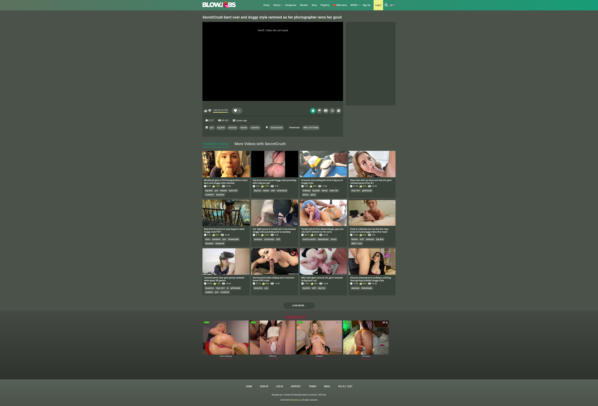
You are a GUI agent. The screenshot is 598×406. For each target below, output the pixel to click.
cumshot (255, 128)
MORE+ (354, 5)
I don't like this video (209, 110)
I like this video (205, 110)
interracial (282, 191)
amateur (233, 128)
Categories (290, 5)
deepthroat (323, 239)
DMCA (327, 386)
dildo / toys (356, 243)
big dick (221, 128)
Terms (312, 386)
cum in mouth (309, 239)
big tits (257, 191)
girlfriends (367, 191)
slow (207, 239)
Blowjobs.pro (295, 400)
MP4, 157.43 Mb (311, 128)
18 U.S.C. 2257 (345, 386)
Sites (314, 5)
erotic (334, 239)
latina (266, 191)
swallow (209, 292)
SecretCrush (276, 128)
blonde (244, 128)
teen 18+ (233, 191)
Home (266, 5)
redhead (306, 191)
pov (212, 128)
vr (228, 288)
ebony (305, 195)
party (313, 195)
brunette (220, 243)
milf (273, 191)
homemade (233, 239)
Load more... (299, 305)
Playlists (325, 5)
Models (304, 5)
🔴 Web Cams (340, 5)
